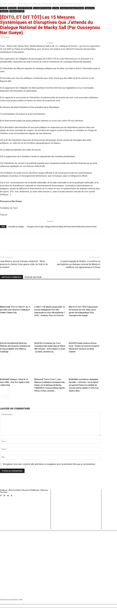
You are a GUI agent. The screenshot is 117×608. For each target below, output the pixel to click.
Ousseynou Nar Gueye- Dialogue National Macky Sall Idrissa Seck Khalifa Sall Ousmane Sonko (62, 226)
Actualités (12, 8)
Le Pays (55, 8)
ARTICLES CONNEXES (11, 277)
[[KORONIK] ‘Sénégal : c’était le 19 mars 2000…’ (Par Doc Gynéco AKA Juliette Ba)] (15, 366)
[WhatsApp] (35, 244)
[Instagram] (4, 496)
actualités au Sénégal (16, 226)
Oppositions (89, 8)
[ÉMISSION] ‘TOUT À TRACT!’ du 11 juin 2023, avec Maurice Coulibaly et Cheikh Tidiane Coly (15, 310)
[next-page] (6, 396)
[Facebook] (22, 244)
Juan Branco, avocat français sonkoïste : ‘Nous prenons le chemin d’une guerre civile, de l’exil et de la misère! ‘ (24, 264)
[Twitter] (29, 244)
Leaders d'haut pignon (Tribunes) (72, 8)
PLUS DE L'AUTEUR (33, 277)
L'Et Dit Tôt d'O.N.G (25, 8)
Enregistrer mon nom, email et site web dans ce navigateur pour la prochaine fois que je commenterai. (49, 464)
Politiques (4, 11)
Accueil (3, 4)
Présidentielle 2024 (17, 11)
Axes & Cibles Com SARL (63, 521)
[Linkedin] (42, 244)
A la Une (11, 4)
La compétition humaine (42, 8)
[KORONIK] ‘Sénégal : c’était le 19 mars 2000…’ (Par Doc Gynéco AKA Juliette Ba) (14, 382)
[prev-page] (2, 396)
